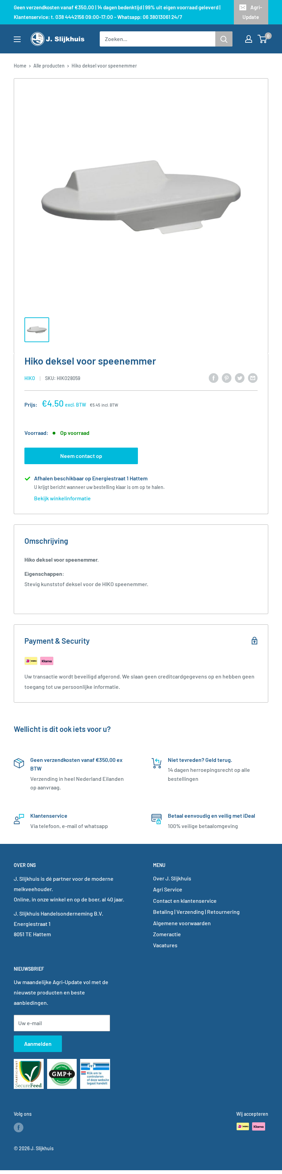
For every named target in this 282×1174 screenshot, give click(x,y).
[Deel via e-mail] (253, 377)
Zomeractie (167, 934)
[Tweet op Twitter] (240, 377)
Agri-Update (252, 12)
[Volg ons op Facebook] (18, 1127)
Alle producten (49, 66)
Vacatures (165, 945)
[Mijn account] (248, 39)
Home (20, 66)
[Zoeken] (223, 39)
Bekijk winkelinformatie (62, 498)
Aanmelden (38, 1043)
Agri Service (167, 889)
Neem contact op (81, 455)
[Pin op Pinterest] (226, 377)
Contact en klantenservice (185, 900)
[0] (262, 39)
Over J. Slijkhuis (172, 878)
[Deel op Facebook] (213, 377)
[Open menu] (17, 39)
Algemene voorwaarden (182, 923)
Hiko (29, 378)
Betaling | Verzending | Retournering (196, 911)
